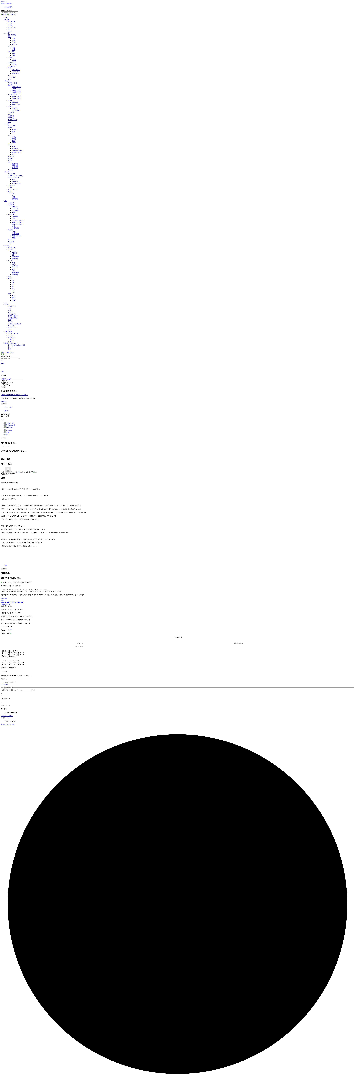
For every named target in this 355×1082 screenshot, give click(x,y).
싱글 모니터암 (16, 96)
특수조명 (11, 241)
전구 (13, 212)
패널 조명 (15, 206)
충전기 (10, 160)
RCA (13, 269)
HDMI (14, 251)
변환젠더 (15, 258)
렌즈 (9, 135)
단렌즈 (14, 137)
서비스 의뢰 (8, 7)
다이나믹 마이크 (13, 177)
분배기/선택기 (12, 120)
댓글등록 (4, 598)
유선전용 (15, 102)
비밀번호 (4, 383)
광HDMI (14, 253)
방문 (9, 308)
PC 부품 (7, 33)
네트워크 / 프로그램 (14, 324)
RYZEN (14, 44)
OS (9, 29)
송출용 (10, 23)
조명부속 (11, 214)
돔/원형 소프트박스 (18, 220)
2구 (13, 280)
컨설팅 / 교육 (12, 327)
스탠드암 (15, 199)
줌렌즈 (14, 139)
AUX (13, 264)
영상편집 (11, 339)
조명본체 (11, 205)
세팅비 (6, 304)
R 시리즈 (15, 129)
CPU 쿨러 (11, 51)
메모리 (10, 57)
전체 (5, 18)
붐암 (13, 197)
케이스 (10, 75)
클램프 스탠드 (16, 152)
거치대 (10, 144)
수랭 (13, 55)
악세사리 (11, 156)
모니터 (10, 85)
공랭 (13, 53)
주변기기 (7, 81)
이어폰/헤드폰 (12, 189)
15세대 (14, 42)
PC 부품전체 (12, 35)
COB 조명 (15, 208)
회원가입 (4, 401)
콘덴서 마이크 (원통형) (15, 175)
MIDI (13, 271)
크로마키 (15, 164)
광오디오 (15, 266)
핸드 (13, 179)
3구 (13, 282)
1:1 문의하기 (5, 684)
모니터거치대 (12, 94)
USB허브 (11, 118)
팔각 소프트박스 (17, 224)
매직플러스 (15, 234)
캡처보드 (15, 168)
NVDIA (14, 64)
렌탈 (9, 349)
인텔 (13, 48)
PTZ (13, 133)
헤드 (13, 154)
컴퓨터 (6, 411)
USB (9, 294)
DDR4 (14, 59)
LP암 (13, 195)
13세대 (14, 38)
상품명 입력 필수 (6, 10)
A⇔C (13, 299)
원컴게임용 (12, 27)
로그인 (3, 387)
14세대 (14, 40)
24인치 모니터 (16, 87)
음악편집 (11, 341)
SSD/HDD (11, 66)
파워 (9, 68)
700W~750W (16, 71)
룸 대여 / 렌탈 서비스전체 (16, 345)
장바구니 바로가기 (7, 716)
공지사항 (4, 679)
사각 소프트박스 (17, 222)
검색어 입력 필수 (7, 690)
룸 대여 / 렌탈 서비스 (11, 343)
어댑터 (14, 142)
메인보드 (11, 46)
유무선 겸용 (16, 104)
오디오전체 (12, 173)
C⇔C (13, 300)
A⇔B (13, 297)
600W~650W (16, 70)
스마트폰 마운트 (17, 150)
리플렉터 (15, 216)
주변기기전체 (12, 83)
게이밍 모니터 (16, 91)
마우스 (10, 106)
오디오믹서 (12, 185)
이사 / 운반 (11, 314)
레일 (13, 226)
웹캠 (13, 131)
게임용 (10, 25)
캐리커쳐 (11, 335)
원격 (9, 310)
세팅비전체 (12, 306)
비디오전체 (12, 125)
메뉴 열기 (4, 1)
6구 (13, 286)
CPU (9, 37)
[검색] (19, 358)
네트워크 (11, 116)
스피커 (10, 114)
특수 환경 (11, 325)
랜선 (9, 276)
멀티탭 (10, 278)
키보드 (10, 100)
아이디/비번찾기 (6, 379)
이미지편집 (12, 337)
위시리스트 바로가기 (7, 724)
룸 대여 (10, 347)
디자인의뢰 (8, 331)
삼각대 (14, 146)
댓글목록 (3, 569)
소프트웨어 (12, 77)
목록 (5, 565)
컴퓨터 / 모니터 (13, 316)
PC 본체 (7, 20)
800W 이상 (15, 73)
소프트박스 (15, 210)
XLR (13, 262)
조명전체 (11, 203)
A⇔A (14, 295)
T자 (13, 292)
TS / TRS (14, 267)
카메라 (10, 127)
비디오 (6, 124)
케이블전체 (12, 247)
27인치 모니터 (16, 89)
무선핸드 (15, 181)
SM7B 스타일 (16, 183)
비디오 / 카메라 (13, 318)
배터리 (10, 158)
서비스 (10, 31)
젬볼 (13, 218)
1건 (19, 472)
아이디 (3, 381)
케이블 (6, 245)
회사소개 (7, 604)
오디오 (6, 172)
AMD (13, 50)
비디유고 (15, 166)
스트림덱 (11, 112)
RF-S (13, 141)
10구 (13, 290)
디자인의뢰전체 (13, 333)
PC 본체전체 (12, 21)
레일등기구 (15, 228)
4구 (13, 284)
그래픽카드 (12, 63)
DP (13, 255)
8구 (13, 288)
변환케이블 (15, 256)
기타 (9, 79)
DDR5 (14, 61)
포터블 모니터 (16, 92)
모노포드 (15, 148)
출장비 (10, 312)
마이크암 (11, 193)
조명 (5, 201)
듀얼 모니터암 (16, 98)
